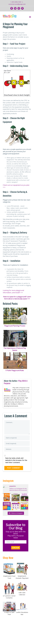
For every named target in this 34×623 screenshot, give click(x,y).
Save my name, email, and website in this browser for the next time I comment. (16, 460)
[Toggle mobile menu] (30, 17)
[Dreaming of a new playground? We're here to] (24, 506)
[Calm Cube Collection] (22, 587)
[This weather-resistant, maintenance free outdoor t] (15, 497)
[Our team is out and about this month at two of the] (7, 506)
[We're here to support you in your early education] (15, 506)
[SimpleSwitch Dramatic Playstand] (22, 568)
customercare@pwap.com (17, 4)
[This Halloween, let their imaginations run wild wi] (7, 497)
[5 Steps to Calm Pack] (9, 606)
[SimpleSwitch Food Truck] (9, 568)
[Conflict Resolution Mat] (22, 606)
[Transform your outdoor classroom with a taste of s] (24, 497)
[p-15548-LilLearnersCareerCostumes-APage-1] (9, 588)
